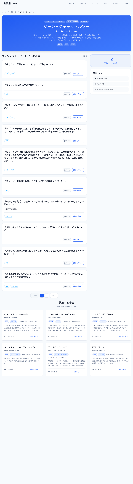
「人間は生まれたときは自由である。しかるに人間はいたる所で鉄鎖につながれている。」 (43, 228)
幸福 (7, 263)
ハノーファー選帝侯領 (61, 354)
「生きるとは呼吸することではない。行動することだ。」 (31, 64)
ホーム (4, 12)
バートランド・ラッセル (103, 314)
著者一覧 (83, 3)
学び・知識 (14, 286)
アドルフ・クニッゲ (57, 347)
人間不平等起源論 (11, 209)
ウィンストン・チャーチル (16, 314)
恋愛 (7, 141)
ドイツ (58, 321)
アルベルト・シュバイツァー (61, 314)
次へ (52, 295)
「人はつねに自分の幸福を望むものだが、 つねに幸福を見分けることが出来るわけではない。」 (44, 252)
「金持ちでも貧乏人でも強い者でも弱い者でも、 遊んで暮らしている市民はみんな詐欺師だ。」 (44, 203)
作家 (66, 45)
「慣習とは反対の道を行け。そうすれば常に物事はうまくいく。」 (35, 181)
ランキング (116, 3)
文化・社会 (9, 216)
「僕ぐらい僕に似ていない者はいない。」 (24, 85)
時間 (12, 170)
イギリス (13, 321)
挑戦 (12, 73)
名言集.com (10, 3)
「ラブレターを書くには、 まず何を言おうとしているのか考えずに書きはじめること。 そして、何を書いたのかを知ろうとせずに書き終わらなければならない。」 (43, 130)
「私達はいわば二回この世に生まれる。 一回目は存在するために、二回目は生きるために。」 (44, 106)
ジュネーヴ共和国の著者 (105, 89)
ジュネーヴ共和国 (73, 22)
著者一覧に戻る (102, 78)
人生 (7, 73)
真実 (7, 286)
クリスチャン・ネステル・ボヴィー (21, 347)
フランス (101, 354)
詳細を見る (34, 336)
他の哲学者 (100, 84)
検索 (127, 3)
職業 (105, 3)
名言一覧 (72, 3)
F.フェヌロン (98, 347)
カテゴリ (95, 3)
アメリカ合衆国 (15, 354)
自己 (7, 94)
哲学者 (60, 45)
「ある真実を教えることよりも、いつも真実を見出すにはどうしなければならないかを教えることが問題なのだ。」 (43, 275)
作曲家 (73, 45)
